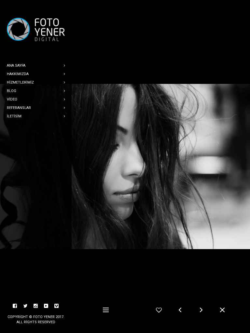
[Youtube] (46, 306)
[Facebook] (15, 306)
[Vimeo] (56, 306)
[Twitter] (25, 306)
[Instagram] (36, 306)
